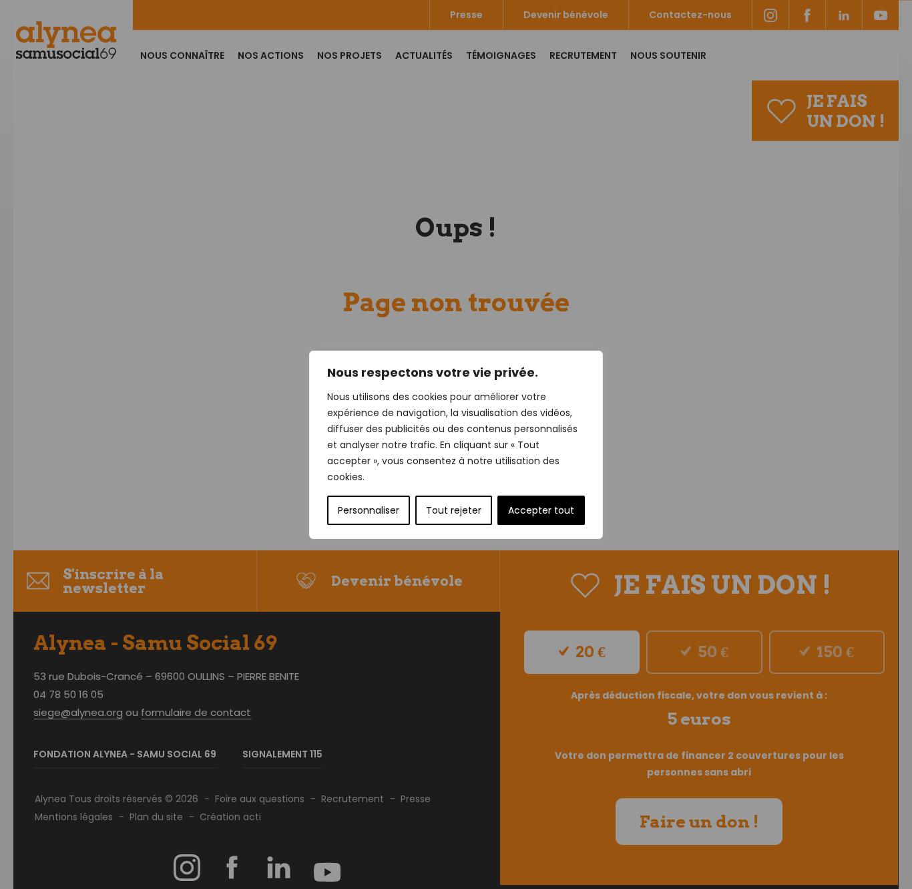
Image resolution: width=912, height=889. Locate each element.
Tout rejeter (453, 510)
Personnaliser (368, 510)
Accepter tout (541, 510)
